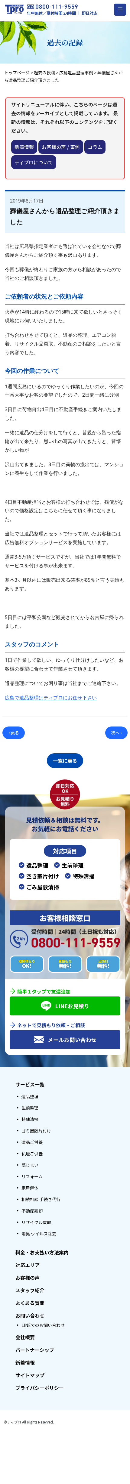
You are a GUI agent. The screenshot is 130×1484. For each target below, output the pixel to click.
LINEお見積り (72, 1006)
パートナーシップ (34, 1349)
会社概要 (25, 1337)
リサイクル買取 (36, 1222)
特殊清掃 (29, 1119)
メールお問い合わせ (72, 1039)
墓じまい (29, 1165)
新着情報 (24, 146)
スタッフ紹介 (29, 1290)
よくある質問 (29, 1302)
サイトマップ (29, 1375)
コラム (95, 146)
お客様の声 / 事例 (61, 146)
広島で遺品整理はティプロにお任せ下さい (51, 697)
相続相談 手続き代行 (40, 1199)
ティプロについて (34, 162)
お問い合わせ (29, 1315)
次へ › (116, 733)
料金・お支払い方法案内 (42, 1252)
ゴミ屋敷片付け (36, 1131)
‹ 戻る (13, 733)
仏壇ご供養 (32, 1154)
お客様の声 (27, 1277)
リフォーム (32, 1176)
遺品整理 (29, 1096)
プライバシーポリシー (39, 1387)
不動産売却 (32, 1211)
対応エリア (27, 1265)
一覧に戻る (65, 760)
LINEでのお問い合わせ (43, 1325)
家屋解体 (29, 1188)
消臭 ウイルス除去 (38, 1234)
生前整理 (29, 1108)
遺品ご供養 (32, 1142)
